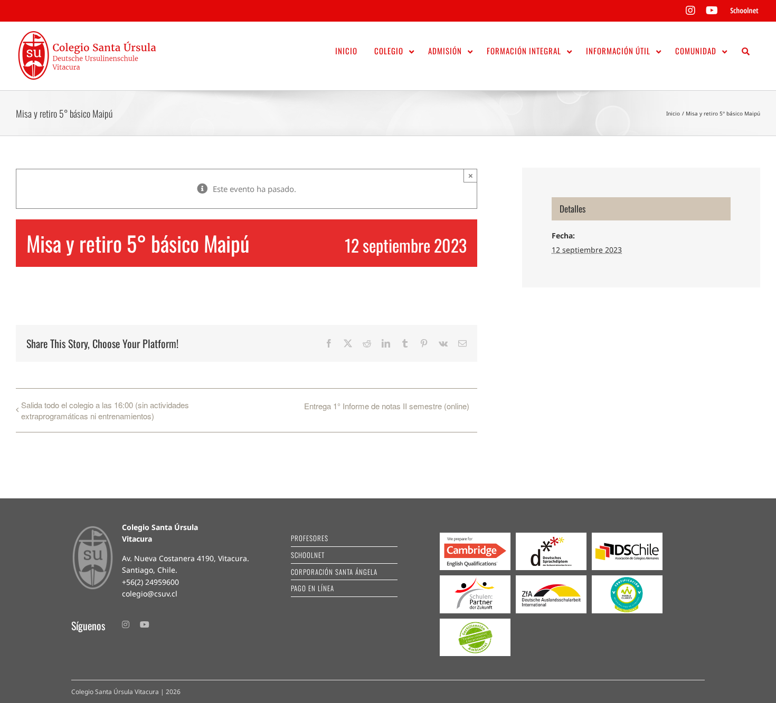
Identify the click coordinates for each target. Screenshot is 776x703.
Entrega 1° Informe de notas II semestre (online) (386, 405)
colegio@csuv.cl (149, 594)
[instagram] (125, 624)
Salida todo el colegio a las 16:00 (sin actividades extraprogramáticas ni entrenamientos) (105, 410)
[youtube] (144, 624)
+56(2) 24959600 (150, 582)
